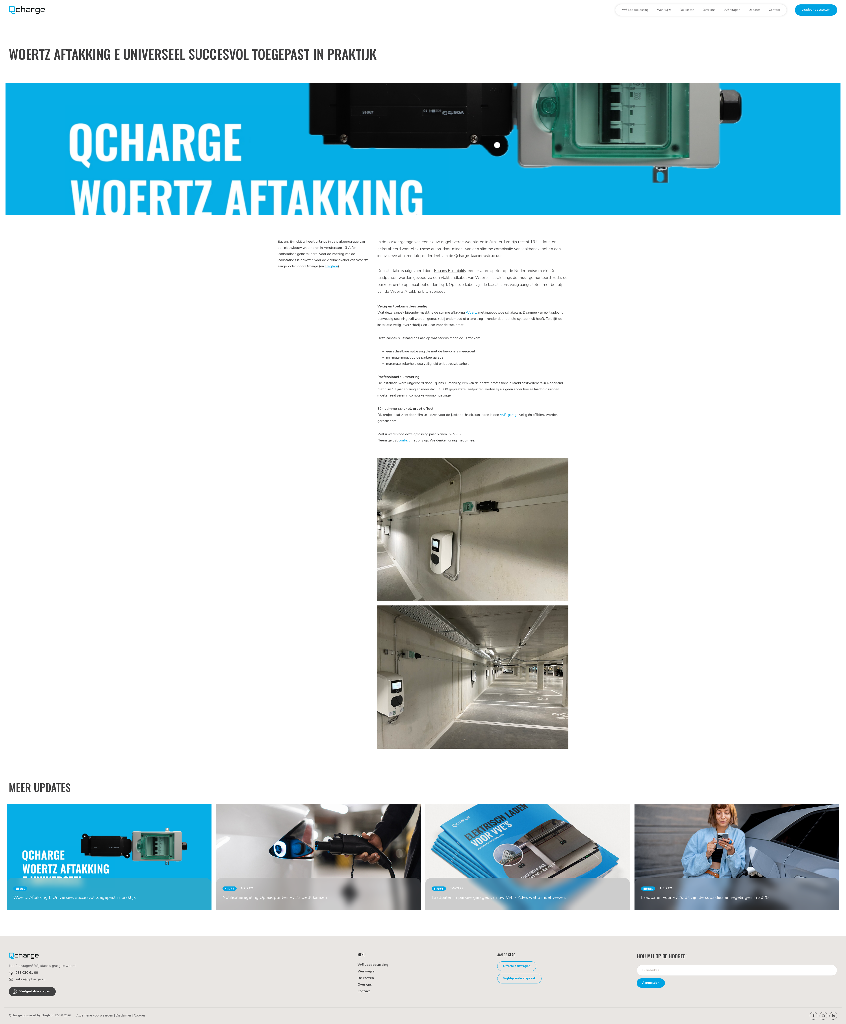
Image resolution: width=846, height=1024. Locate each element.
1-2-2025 (247, 888)
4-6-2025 (666, 888)
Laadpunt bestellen (816, 9)
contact (404, 440)
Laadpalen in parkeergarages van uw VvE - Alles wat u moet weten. (499, 897)
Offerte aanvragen (517, 966)
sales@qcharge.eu (30, 979)
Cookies (140, 1015)
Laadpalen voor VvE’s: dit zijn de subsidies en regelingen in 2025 (705, 897)
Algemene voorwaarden (94, 1015)
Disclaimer (123, 1015)
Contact (774, 10)
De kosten (687, 10)
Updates (755, 10)
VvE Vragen (732, 10)
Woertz (471, 312)
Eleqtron (331, 266)
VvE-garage (509, 414)
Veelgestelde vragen (34, 991)
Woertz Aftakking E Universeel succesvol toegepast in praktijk (74, 897)
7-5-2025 (456, 888)
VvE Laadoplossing (635, 10)
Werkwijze (664, 10)
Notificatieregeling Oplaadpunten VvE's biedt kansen (275, 897)
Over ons (709, 10)
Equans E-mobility (450, 270)
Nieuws (20, 888)
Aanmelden (650, 983)
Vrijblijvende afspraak (519, 978)
